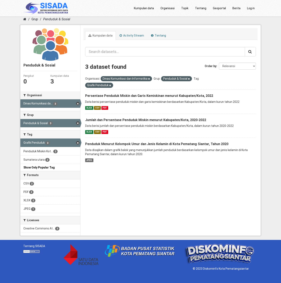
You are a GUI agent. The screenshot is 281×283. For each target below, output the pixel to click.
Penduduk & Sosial (56, 19)
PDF (105, 108)
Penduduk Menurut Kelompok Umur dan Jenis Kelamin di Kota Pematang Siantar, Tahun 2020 (156, 144)
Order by (210, 66)
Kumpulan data (144, 8)
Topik (184, 8)
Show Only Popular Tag (39, 167)
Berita (236, 8)
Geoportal (219, 8)
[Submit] (250, 51)
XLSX (89, 108)
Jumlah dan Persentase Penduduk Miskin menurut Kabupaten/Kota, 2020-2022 (145, 120)
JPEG (89, 160)
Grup (34, 19)
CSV (97, 108)
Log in (251, 8)
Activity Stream (133, 35)
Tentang (200, 8)
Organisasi (167, 8)
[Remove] (149, 79)
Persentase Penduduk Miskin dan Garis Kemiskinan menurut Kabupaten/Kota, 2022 (149, 96)
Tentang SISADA (34, 246)
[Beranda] (24, 19)
